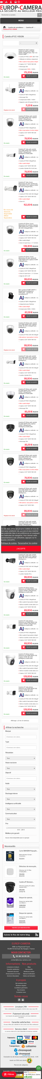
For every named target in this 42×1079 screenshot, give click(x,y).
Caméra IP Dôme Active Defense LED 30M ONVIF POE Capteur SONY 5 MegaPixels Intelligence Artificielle (28, 590)
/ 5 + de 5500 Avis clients (32, 1073)
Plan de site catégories (21, 1065)
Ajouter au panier (31, 76)
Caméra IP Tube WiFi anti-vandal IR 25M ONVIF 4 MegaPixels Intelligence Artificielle (27, 85)
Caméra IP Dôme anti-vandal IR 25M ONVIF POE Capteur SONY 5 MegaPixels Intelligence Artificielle (28, 391)
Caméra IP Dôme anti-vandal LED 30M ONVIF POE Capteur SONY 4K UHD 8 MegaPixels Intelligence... (28, 325)
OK (40, 15)
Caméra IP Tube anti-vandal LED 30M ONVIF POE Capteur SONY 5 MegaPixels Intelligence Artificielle (28, 151)
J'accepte (21, 548)
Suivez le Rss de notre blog (17, 934)
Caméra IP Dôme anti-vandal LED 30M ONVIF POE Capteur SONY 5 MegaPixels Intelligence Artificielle (28, 118)
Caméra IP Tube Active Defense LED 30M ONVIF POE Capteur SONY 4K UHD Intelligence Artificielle (28, 689)
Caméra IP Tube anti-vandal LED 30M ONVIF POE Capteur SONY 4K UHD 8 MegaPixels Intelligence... (28, 358)
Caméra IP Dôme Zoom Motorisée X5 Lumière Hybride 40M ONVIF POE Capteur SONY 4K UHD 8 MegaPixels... (28, 226)
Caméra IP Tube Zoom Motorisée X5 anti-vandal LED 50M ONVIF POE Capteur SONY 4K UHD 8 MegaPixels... (28, 184)
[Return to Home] (5, 27)
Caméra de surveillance (15, 27)
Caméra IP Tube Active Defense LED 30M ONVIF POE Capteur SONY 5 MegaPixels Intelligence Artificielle (28, 623)
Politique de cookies (9, 543)
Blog (29, 967)
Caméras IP (30, 27)
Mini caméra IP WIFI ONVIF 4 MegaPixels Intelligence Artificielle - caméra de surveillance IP (27, 292)
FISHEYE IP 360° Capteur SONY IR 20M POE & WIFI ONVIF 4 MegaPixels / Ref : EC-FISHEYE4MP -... (28, 52)
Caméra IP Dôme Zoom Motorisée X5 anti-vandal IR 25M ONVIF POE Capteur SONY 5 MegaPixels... (28, 259)
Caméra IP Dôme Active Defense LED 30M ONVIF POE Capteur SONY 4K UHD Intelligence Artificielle (28, 656)
